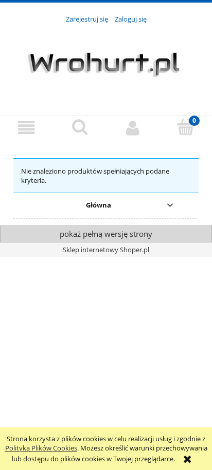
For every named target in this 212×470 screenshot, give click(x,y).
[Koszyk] (185, 127)
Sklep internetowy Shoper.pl (106, 249)
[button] (26, 128)
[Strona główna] (106, 63)
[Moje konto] (132, 128)
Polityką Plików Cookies (41, 448)
